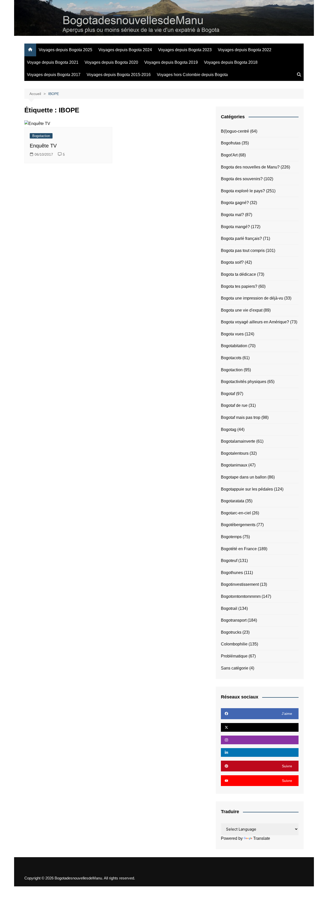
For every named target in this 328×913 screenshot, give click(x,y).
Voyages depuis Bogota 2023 (185, 50)
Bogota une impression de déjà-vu (252, 298)
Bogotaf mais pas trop (240, 417)
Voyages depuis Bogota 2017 (53, 74)
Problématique (234, 656)
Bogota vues (232, 334)
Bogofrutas (231, 143)
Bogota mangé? (235, 227)
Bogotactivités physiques (243, 381)
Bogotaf (228, 393)
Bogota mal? (232, 215)
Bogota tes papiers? (239, 286)
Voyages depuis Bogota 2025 (65, 50)
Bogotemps (231, 537)
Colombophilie (234, 644)
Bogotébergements (238, 525)
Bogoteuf (229, 560)
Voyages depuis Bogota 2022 (244, 50)
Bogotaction (41, 136)
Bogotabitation (234, 346)
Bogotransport (234, 620)
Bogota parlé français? (241, 238)
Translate (261, 838)
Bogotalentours (235, 453)
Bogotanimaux (234, 465)
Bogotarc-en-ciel (236, 513)
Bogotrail (229, 608)
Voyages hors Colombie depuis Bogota (192, 74)
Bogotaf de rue (234, 405)
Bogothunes (232, 572)
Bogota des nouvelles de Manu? (250, 167)
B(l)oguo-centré (235, 131)
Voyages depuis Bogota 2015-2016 (119, 74)
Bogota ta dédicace (238, 274)
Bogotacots (231, 358)
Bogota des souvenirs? (242, 179)
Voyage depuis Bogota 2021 (52, 62)
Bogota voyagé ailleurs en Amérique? (255, 322)
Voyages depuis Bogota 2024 (125, 50)
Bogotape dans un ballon (243, 477)
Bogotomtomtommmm (241, 596)
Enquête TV (43, 145)
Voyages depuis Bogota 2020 (111, 62)
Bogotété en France (239, 549)
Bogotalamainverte (238, 441)
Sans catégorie (234, 668)
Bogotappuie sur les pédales (247, 489)
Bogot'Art (229, 155)
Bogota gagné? (235, 202)
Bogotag (228, 429)
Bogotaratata (232, 501)
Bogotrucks (231, 632)
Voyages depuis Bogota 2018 (231, 62)
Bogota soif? (232, 262)
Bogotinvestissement (240, 584)
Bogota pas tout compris (243, 250)
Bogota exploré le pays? (243, 191)
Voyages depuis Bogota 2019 (171, 62)
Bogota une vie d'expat (241, 310)
